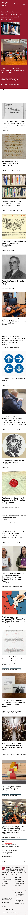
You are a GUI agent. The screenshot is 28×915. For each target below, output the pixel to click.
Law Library (4, 885)
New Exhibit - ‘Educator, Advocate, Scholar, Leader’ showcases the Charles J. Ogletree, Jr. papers (13, 660)
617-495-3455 (8, 843)
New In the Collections (16, 210)
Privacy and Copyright (19, 903)
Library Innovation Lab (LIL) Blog (9, 850)
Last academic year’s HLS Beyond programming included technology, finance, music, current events (13, 829)
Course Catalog (5, 881)
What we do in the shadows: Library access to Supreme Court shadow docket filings (14, 123)
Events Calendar (18, 879)
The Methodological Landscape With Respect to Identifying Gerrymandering (13, 619)
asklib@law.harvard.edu (10, 844)
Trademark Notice (18, 901)
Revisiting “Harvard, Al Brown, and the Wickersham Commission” (14, 243)
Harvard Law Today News (7, 879)
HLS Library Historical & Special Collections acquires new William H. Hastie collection (13, 703)
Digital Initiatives (14, 507)
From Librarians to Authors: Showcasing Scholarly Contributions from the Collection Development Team (13, 577)
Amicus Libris (5, 84)
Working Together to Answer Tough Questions (14, 517)
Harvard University (5, 902)
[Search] (23, 97)
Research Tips (14, 328)
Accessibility (17, 898)
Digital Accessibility (19, 900)
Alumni (3, 887)
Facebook (4, 853)
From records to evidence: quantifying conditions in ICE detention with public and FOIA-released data (13, 339)
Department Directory (19, 883)
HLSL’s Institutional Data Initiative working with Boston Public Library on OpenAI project (14, 746)
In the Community (14, 84)
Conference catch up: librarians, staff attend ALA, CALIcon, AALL (12, 70)
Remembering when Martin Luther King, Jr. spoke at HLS (14, 461)
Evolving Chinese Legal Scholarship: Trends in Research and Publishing (12, 203)
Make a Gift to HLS (18, 887)
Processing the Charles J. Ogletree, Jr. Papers (12, 788)
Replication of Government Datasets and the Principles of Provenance (13, 500)
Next (25, 861)
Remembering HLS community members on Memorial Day (12, 163)
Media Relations (18, 885)
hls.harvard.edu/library (14, 846)
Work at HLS (4, 889)
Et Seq (12, 250)
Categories (6, 93)
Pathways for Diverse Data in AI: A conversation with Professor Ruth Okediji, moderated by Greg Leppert (14, 534)
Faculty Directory (5, 883)
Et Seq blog (4, 856)
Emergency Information (19, 889)
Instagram (4, 852)
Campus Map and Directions (20, 881)
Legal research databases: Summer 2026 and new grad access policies (14, 321)
